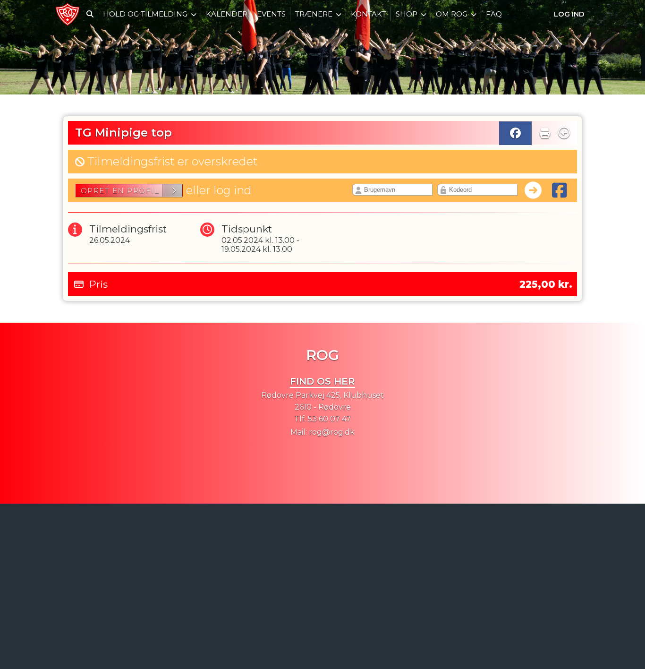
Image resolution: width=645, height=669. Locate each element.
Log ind (569, 13)
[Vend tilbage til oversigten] (564, 133)
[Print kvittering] (545, 130)
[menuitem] (67, 14)
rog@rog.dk (332, 432)
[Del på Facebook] (515, 133)
